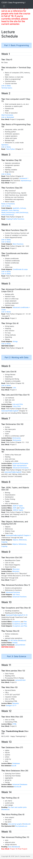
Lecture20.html (20, 680)
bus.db (14, 765)
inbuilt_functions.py (8, 212)
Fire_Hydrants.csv (21, 826)
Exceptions (16, 621)
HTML (14, 724)
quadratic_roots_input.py (10, 210)
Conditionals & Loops (20, 269)
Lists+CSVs (17, 406)
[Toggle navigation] (4, 6)
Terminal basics (6, 88)
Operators (4, 145)
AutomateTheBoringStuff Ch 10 (16, 615)
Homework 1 (23, 178)
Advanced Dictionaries (20, 463)
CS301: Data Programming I (13, 2)
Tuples (22, 508)
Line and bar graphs (15, 824)
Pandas (15, 643)
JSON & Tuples (17, 506)
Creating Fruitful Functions (15, 219)
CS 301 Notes (13, 640)
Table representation (19, 465)
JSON (14, 508)
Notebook (22, 640)
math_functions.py (21, 212)
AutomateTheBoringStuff (10, 411)
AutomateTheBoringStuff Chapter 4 (18, 535)
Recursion (16, 569)
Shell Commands (7, 115)
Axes (9, 847)
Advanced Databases (19, 784)
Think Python (10, 149)
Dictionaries (16, 438)
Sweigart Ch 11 (11, 705)
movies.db (17, 786)
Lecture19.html (20, 645)
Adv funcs (16, 594)
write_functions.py (7, 214)
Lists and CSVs (17, 404)
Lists (14, 387)
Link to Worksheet (7, 117)
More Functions (18, 244)
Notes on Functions (8, 204)
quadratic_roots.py (19, 208)
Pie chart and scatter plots (17, 807)
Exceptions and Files (19, 624)
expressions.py (26, 180)
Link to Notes (6, 147)
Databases (16, 763)
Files (25, 621)
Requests (15, 703)
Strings (15, 341)
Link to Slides (6, 86)
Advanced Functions (13, 592)
